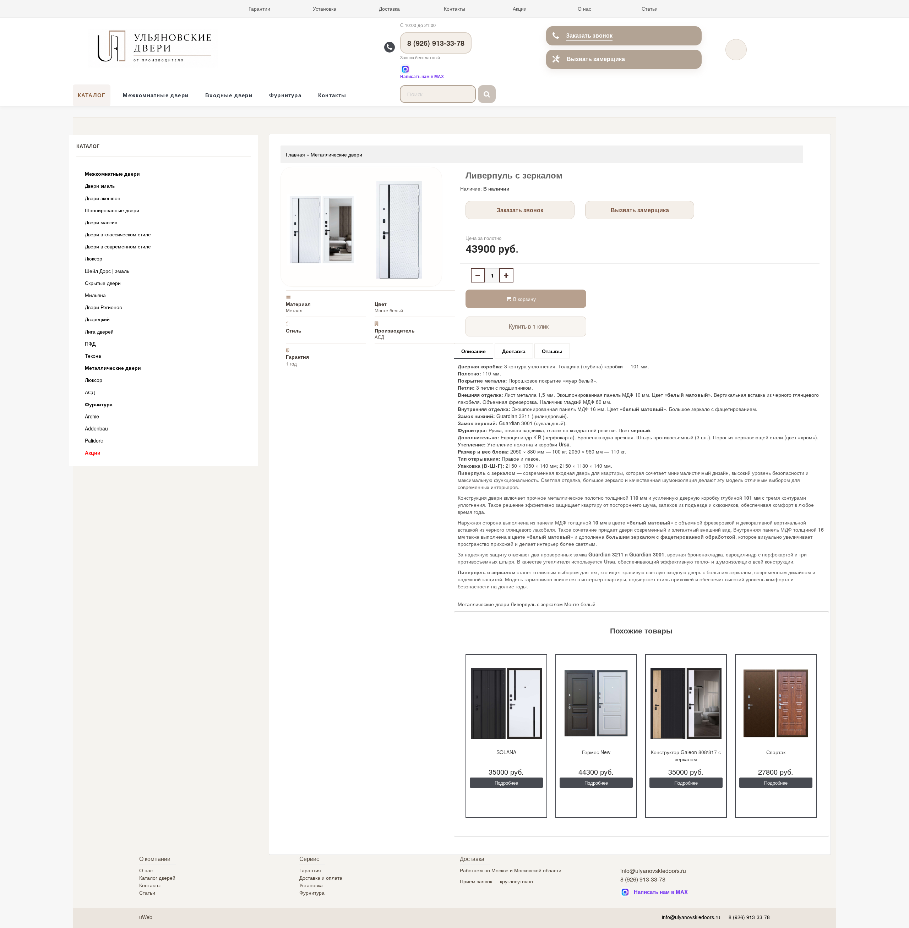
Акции (520, 8)
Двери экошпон (102, 198)
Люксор (93, 258)
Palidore (94, 440)
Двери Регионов (103, 307)
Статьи (650, 8)
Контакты (454, 8)
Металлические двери (113, 367)
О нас (584, 8)
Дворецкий (97, 319)
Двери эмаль (100, 185)
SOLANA (506, 752)
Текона (93, 355)
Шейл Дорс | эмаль (107, 270)
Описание (473, 351)
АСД (90, 392)
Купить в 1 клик (529, 326)
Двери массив (101, 222)
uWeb (145, 917)
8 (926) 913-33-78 (435, 43)
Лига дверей (99, 331)
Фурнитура (285, 95)
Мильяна (95, 294)
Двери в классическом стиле (118, 234)
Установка (324, 8)
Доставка (389, 8)
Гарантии (259, 8)
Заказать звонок (589, 35)
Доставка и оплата (320, 877)
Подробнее (506, 782)
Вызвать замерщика (596, 59)
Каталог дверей (157, 877)
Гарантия (310, 870)
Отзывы (552, 351)
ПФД (90, 343)
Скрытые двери (103, 282)
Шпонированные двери (112, 210)
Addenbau (96, 428)
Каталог (91, 95)
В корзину (524, 298)
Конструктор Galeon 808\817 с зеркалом (686, 755)
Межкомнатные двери (156, 95)
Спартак (775, 752)
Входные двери (228, 95)
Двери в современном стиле (118, 246)
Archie (92, 416)
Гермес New (596, 752)
